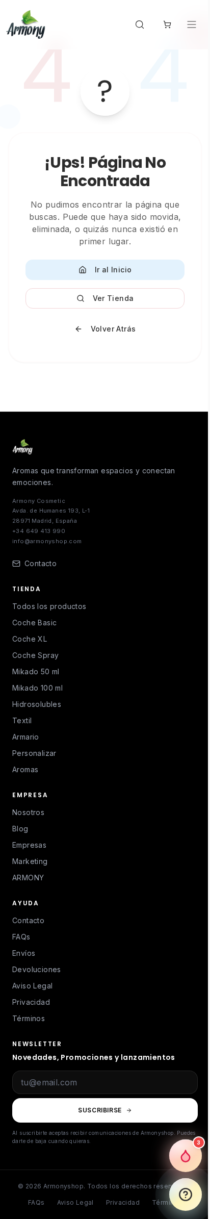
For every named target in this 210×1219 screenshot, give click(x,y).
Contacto (28, 920)
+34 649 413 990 (38, 531)
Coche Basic (34, 622)
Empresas (29, 845)
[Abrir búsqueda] (141, 24)
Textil (22, 720)
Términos (28, 1018)
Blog (20, 828)
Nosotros (28, 812)
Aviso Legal (32, 985)
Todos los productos (49, 606)
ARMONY (28, 877)
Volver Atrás (113, 328)
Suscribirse (100, 1110)
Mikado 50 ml (36, 671)
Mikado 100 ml (37, 687)
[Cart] (167, 24)
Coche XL (29, 638)
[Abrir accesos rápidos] (185, 1194)
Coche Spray (35, 655)
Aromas (25, 769)
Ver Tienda (113, 298)
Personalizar (34, 753)
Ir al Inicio (113, 269)
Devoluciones (36, 969)
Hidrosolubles (36, 704)
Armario (25, 736)
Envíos (23, 953)
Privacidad (31, 1002)
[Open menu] (192, 24)
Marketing (30, 861)
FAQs (21, 936)
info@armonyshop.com (47, 541)
